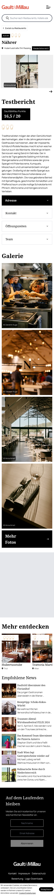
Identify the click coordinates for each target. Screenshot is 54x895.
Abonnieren (27, 843)
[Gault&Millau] (27, 864)
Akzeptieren (46, 889)
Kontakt (12, 873)
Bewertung (17, 878)
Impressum (24, 873)
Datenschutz (39, 873)
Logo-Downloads (34, 878)
